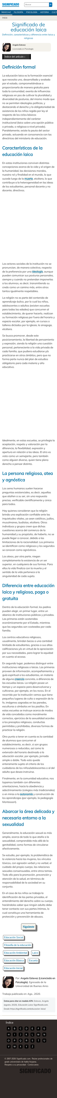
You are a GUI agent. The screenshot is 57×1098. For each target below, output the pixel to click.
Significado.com (10, 4)
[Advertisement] (28, 227)
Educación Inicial (13, 968)
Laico (35, 953)
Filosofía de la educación (17, 945)
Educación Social (13, 937)
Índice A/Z (6, 12)
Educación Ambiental (15, 953)
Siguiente (28, 926)
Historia (44, 12)
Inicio (4, 17)
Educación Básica (14, 960)
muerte (28, 178)
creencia (19, 679)
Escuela (33, 960)
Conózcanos (33, 1065)
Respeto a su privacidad (15, 1065)
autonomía (26, 794)
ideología (37, 271)
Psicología (31, 12)
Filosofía (18, 12)
